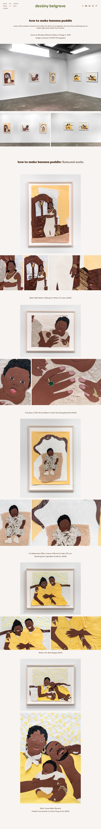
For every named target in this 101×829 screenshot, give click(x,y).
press (15, 6)
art (10, 3)
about (5, 6)
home (5, 3)
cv (10, 6)
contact (5, 8)
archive (15, 3)
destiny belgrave (50, 6)
